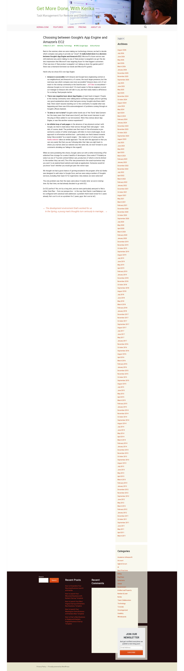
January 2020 (122, 238)
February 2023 (122, 159)
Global (120, 584)
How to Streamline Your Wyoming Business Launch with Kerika (74, 588)
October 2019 (122, 248)
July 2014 (121, 427)
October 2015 (122, 377)
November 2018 (123, 281)
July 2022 (121, 172)
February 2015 (122, 403)
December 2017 (123, 314)
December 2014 (123, 410)
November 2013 (123, 453)
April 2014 (121, 437)
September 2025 (123, 80)
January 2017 (122, 341)
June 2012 (121, 499)
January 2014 (122, 446)
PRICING (82, 27)
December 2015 (123, 370)
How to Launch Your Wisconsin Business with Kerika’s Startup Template (74, 596)
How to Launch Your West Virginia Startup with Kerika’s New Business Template (75, 604)
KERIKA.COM (42, 27)
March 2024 (122, 116)
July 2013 (121, 466)
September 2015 (123, 380)
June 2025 (121, 86)
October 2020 (122, 215)
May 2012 (121, 503)
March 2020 (122, 232)
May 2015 (121, 394)
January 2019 (122, 275)
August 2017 (122, 327)
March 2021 (122, 202)
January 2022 (122, 185)
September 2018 (123, 288)
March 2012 (122, 506)
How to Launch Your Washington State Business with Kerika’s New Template (74, 611)
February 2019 (122, 271)
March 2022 (122, 179)
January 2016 (122, 367)
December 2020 (123, 208)
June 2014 (121, 430)
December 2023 (123, 126)
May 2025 (121, 90)
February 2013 (122, 483)
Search (41, 577)
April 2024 (121, 113)
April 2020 (121, 228)
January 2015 (122, 407)
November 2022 (123, 169)
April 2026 (121, 63)
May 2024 (121, 109)
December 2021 (123, 189)
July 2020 (121, 222)
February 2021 (122, 205)
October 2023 (122, 132)
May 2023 (121, 149)
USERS (71, 27)
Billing (119, 574)
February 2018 (122, 308)
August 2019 (122, 255)
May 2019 (121, 265)
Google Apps (83, 46)
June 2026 (121, 56)
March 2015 (122, 400)
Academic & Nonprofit (125, 557)
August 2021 (122, 195)
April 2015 (121, 397)
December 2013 (123, 450)
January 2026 (122, 70)
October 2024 (122, 99)
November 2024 (123, 96)
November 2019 (123, 245)
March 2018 (122, 304)
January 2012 (122, 513)
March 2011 (122, 536)
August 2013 (122, 463)
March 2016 (122, 361)
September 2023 (123, 136)
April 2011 (121, 532)
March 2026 (122, 66)
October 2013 (122, 456)
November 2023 (123, 129)
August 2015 (122, 384)
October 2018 (122, 285)
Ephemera (121, 580)
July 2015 (121, 387)
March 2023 (122, 156)
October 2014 (122, 417)
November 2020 (123, 212)
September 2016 (123, 351)
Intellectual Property (125, 590)
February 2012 (122, 509)
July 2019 (121, 258)
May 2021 (121, 199)
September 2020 (123, 218)
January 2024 (122, 123)
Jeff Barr (91, 85)
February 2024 (122, 119)
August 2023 (122, 139)
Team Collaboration (124, 600)
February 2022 (122, 182)
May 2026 (121, 60)
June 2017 (121, 334)
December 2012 (123, 489)
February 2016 (122, 364)
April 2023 (121, 152)
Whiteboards (122, 617)
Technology (68, 46)
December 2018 (123, 278)
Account (120, 560)
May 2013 (121, 473)
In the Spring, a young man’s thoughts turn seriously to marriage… (76, 211)
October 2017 (122, 321)
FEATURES (58, 27)
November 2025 (123, 76)
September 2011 (123, 522)
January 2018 (122, 311)
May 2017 (121, 337)
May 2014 (121, 433)
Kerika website (52, 140)
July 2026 (121, 53)
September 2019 (123, 251)
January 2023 (122, 162)
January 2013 (122, 486)
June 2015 (121, 390)
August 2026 (122, 50)
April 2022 (121, 175)
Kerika (61, 46)
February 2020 (122, 235)
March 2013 (122, 479)
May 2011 (121, 529)
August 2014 (122, 423)
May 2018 (121, 301)
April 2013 (121, 476)
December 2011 (123, 516)
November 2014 (123, 413)
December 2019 (123, 242)
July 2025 (121, 83)
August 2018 (122, 291)
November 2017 (123, 318)
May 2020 (121, 225)
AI (118, 567)
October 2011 (122, 519)
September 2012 (123, 496)
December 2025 (123, 73)
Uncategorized (123, 610)
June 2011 (121, 526)
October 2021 (122, 192)
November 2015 (123, 374)
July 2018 (121, 294)
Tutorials (121, 607)
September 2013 (123, 460)
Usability (120, 613)
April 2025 (121, 93)
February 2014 (122, 443)
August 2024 (122, 103)
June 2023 (121, 146)
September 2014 (123, 420)
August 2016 (122, 354)
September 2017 (123, 324)
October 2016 (122, 347)
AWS (77, 46)
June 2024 (121, 106)
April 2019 (121, 268)
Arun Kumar (96, 46)
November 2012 (123, 493)
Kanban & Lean (123, 593)
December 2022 (123, 166)
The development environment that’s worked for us (67, 208)
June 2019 (121, 261)
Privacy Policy (41, 666)
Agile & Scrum (122, 564)
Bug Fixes (121, 577)
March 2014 (122, 440)
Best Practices (123, 570)
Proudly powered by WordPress (58, 666)
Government (122, 587)
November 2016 (123, 344)
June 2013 (121, 470)
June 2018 (121, 298)
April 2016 (121, 357)
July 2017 (121, 331)
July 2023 (121, 142)
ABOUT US (96, 27)
